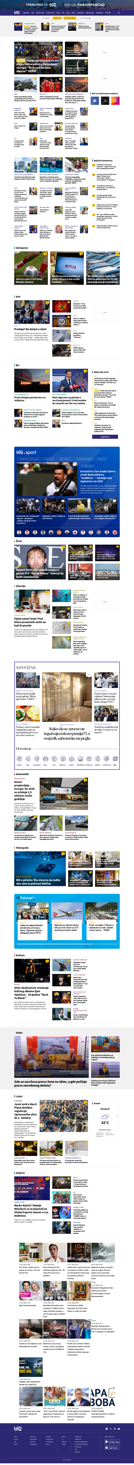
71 (93, 215)
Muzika (17, 984)
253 (94, 175)
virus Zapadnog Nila (85, 18)
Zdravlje (96, 1050)
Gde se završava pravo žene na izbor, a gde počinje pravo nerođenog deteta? (50, 1083)
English (64, 1442)
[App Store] (112, 1447)
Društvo (81, 23)
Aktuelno (73, 569)
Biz (18, 43)
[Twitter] (105, 101)
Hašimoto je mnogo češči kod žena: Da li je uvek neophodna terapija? (103, 1083)
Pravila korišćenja (81, 1442)
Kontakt (77, 1452)
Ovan (19, 765)
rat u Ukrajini (46, 18)
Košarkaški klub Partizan (85, 459)
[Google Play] (112, 1441)
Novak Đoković (49, 459)
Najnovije (26, 13)
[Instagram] (115, 101)
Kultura (32, 1442)
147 (94, 205)
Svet (53, 23)
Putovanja (33, 1439)
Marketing (78, 1437)
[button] (92, 1115)
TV (62, 1439)
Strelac (89, 765)
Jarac (97, 765)
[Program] (67, 5)
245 (94, 186)
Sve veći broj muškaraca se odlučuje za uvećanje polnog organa (102, 1057)
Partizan (69, 48)
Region (76, 301)
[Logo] (17, 12)
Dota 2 (75, 1177)
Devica (63, 765)
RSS (76, 1449)
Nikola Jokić (102, 459)
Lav (54, 765)
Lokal (48, 1444)
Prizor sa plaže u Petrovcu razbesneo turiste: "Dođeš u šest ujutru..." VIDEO (101, 927)
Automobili (92, 273)
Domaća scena (19, 1202)
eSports (48, 1437)
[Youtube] (119, 1429)
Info (34, 43)
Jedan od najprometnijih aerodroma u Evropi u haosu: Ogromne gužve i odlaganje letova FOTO (31, 929)
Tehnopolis (44, 123)
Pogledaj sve (105, 437)
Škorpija (80, 765)
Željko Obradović (65, 459)
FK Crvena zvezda (70, 18)
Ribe (114, 765)
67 (93, 226)
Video (63, 1437)
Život (18, 1075)
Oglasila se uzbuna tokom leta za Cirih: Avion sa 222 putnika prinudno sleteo (66, 927)
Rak (45, 765)
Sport (16, 1439)
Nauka (99, 552)
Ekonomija (18, 1101)
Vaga (71, 765)
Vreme (97, 1103)
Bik (28, 765)
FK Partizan (57, 18)
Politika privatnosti (81, 1444)
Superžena (33, 1444)
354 (94, 165)
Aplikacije (78, 1447)
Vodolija (106, 765)
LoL (74, 1192)
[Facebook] (95, 101)
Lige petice (74, 512)
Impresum (78, 1439)
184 (94, 196)
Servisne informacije (73, 1158)
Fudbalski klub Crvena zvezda (29, 459)
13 (86, 817)
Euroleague (100, 512)
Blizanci (36, 765)
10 (85, 79)
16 (61, 109)
